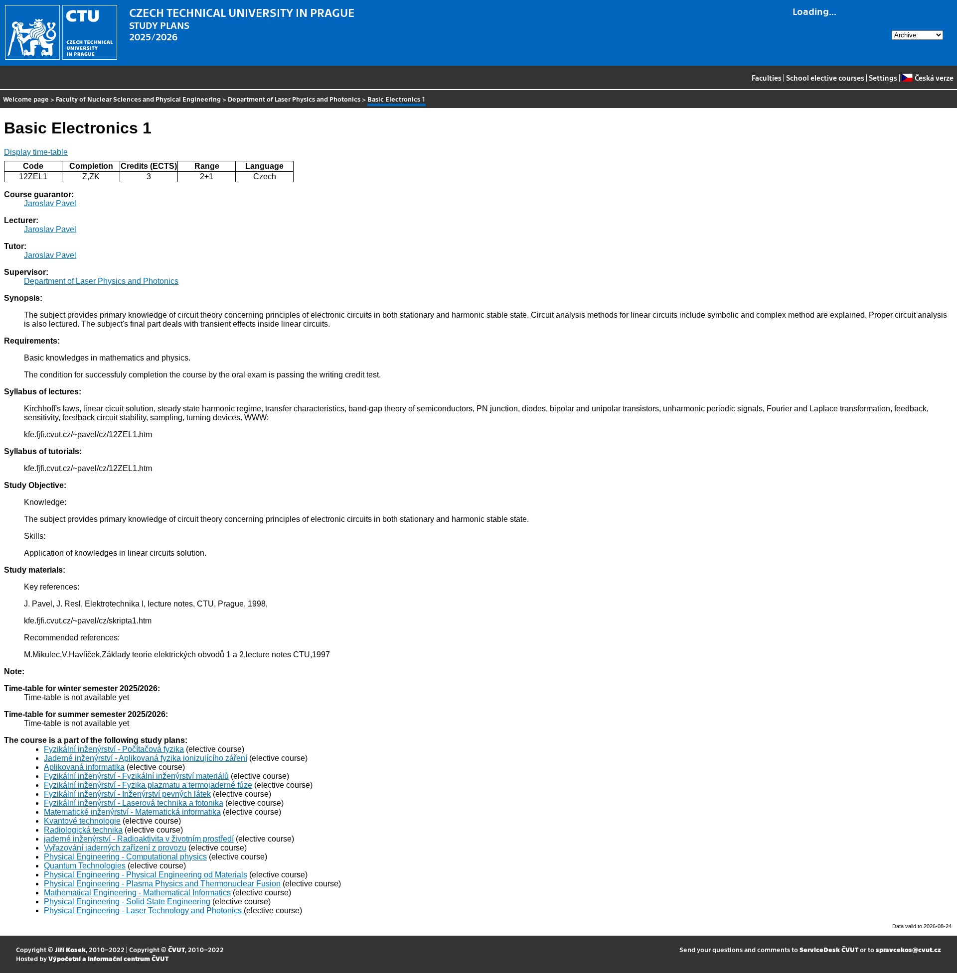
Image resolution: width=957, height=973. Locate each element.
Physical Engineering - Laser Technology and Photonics (144, 910)
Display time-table (36, 152)
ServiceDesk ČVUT (828, 949)
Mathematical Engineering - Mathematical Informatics (137, 892)
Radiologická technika (83, 830)
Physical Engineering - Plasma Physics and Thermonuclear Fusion (162, 883)
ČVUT (176, 949)
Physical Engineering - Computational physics (125, 856)
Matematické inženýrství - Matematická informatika (132, 812)
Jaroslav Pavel (50, 203)
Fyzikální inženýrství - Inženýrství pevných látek (127, 794)
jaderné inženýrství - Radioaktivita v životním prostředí (139, 839)
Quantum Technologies (85, 865)
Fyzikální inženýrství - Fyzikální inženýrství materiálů (136, 776)
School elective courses (825, 77)
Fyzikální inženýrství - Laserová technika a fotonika (133, 803)
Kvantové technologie (82, 821)
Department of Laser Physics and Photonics (294, 99)
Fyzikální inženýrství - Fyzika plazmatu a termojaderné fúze (148, 785)
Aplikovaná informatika (84, 767)
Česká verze (934, 77)
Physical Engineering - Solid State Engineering (127, 901)
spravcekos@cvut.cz (908, 949)
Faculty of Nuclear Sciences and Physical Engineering (138, 99)
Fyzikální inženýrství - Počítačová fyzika (114, 749)
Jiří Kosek (70, 949)
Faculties (767, 77)
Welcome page (26, 99)
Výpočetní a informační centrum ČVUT (108, 958)
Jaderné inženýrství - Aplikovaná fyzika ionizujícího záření (145, 758)
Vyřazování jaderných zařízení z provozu (115, 848)
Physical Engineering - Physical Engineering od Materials (145, 874)
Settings (883, 77)
